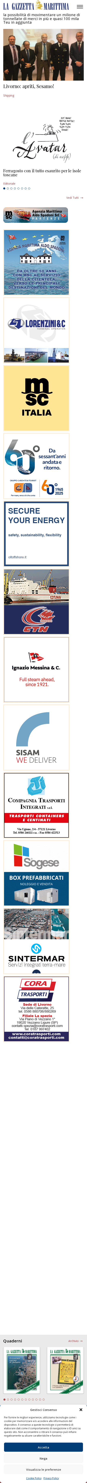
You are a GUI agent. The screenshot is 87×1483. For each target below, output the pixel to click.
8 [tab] (29, 188)
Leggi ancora (43, 177)
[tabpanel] (43, 177)
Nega (43, 1458)
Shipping (8, 95)
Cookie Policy (33, 1478)
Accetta (43, 1447)
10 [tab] (36, 1400)
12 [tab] (44, 1400)
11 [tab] (40, 1400)
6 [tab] (22, 188)
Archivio (73, 1341)
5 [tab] (18, 188)
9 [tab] (33, 1400)
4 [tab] (15, 188)
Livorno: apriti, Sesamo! (28, 86)
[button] (81, 1410)
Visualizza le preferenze (43, 1469)
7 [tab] (26, 188)
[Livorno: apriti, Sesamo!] (43, 55)
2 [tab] (8, 188)
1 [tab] (4, 188)
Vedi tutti (72, 198)
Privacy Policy (51, 1478)
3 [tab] (11, 188)
